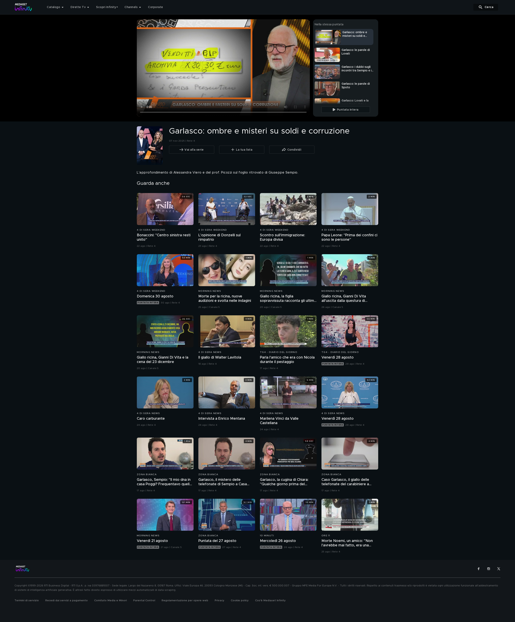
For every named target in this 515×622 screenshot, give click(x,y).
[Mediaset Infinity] (23, 7)
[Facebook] (478, 569)
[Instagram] (488, 569)
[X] (499, 569)
